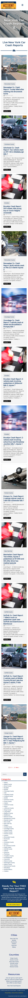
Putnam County (8, 493)
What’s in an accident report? (14, 981)
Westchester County (9, 866)
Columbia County (8, 794)
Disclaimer (21, 992)
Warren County (8, 861)
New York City (8, 551)
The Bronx (7, 854)
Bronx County (7, 786)
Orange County (8, 733)
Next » (17, 767)
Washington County (9, 862)
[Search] (25, 774)
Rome (5, 840)
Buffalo (6, 789)
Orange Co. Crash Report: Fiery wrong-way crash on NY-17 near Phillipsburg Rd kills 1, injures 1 (13, 739)
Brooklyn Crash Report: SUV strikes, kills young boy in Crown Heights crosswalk (12, 209)
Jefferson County (9, 808)
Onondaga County (9, 317)
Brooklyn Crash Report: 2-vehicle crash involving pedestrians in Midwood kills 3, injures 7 (13, 382)
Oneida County (8, 827)
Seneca (6, 844)
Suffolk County (8, 612)
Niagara (6, 825)
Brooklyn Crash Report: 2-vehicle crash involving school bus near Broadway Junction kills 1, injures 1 (13, 441)
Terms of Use (15, 992)
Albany (6, 782)
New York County (14, 961)
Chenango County (9, 791)
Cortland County (8, 796)
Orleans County (8, 832)
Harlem (6, 803)
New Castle (7, 821)
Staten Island (7, 847)
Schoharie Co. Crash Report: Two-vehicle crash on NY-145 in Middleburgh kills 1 (13, 151)
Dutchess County (8, 799)
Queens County (14, 960)
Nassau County (8, 820)
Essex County (8, 801)
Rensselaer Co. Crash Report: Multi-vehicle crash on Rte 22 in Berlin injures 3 (13, 266)
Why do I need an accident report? (14, 979)
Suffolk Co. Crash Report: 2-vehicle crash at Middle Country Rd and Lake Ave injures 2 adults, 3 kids (13, 679)
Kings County (7, 810)
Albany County (8, 784)
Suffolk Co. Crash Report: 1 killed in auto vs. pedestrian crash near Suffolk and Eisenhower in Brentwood (13, 619)
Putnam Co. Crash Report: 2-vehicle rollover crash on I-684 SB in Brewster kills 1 (13, 498)
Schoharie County (9, 144)
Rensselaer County (9, 84)
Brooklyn (6, 203)
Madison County (8, 813)
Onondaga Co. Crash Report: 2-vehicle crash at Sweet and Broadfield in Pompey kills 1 (13, 323)
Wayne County (8, 864)
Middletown (7, 815)
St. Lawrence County (9, 845)
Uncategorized (8, 857)
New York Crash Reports (14, 985)
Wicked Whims (8, 869)
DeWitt (6, 798)
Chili (5, 793)
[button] (22, 5)
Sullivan (6, 850)
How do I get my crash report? (14, 978)
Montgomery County (9, 818)
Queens (6, 835)
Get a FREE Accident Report (14, 983)
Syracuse (6, 852)
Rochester (7, 839)
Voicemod (7, 859)
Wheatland (7, 867)
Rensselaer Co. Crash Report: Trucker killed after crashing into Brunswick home (13, 90)
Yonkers (6, 871)
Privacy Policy (8, 992)
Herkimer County (8, 804)
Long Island (7, 811)
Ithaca (5, 806)
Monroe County (8, 816)
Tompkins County (9, 856)
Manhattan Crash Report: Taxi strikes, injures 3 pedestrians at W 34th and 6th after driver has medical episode (13, 559)
